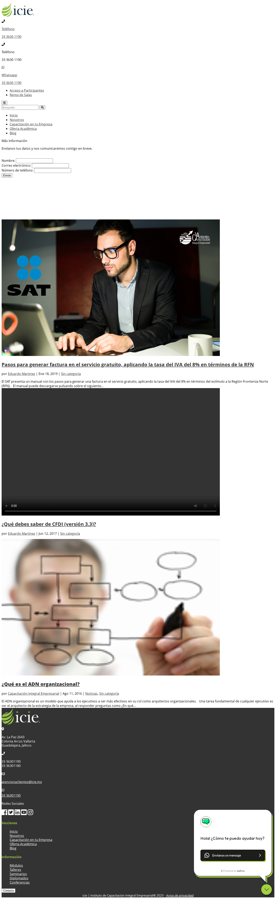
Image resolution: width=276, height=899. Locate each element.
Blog (13, 133)
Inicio (14, 115)
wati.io (240, 870)
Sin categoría (71, 374)
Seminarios (18, 874)
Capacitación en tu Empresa (31, 124)
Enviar (7, 175)
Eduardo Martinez (21, 374)
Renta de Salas (21, 95)
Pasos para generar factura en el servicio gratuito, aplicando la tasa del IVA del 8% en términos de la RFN (128, 364)
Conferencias (20, 882)
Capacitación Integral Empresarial (33, 693)
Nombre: (8, 160)
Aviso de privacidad (180, 895)
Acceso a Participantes (27, 90)
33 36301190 (11, 795)
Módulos (16, 865)
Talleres (15, 869)
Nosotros (17, 120)
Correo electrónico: (16, 165)
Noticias (91, 693)
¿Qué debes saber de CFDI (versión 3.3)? (49, 524)
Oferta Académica (23, 128)
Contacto (8, 890)
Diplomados (19, 878)
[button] (232, 855)
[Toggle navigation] (4, 103)
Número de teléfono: (17, 170)
